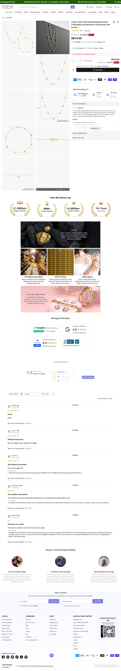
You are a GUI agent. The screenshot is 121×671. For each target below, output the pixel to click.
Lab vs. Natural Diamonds (80, 622)
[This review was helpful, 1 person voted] (26, 508)
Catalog (75, 649)
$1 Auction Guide (7, 619)
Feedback (28, 637)
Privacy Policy (53, 625)
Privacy (78, 606)
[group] (53, 174)
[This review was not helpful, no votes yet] (29, 423)
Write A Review (88, 377)
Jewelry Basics (77, 637)
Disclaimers (52, 631)
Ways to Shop (6, 628)
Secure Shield (5, 637)
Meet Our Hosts (30, 622)
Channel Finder (6, 625)
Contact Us (52, 619)
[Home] (10, 7)
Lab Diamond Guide (79, 625)
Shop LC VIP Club (7, 631)
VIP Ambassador (6, 640)
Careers (28, 631)
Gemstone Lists (77, 619)
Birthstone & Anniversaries (81, 631)
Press (27, 628)
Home (75, 646)
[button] (104, 42)
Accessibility (52, 634)
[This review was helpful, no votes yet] (26, 423)
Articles (75, 640)
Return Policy (53, 628)
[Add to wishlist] (118, 22)
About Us (28, 619)
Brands (75, 634)
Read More (94, 128)
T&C (27, 634)
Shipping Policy (53, 622)
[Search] (73, 7)
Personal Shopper (7, 622)
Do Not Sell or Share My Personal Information (36, 666)
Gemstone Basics (78, 628)
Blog (27, 625)
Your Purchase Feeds (32, 640)
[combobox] (45, 7)
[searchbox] (14, 393)
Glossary (75, 643)
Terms (72, 606)
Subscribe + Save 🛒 (7, 634)
